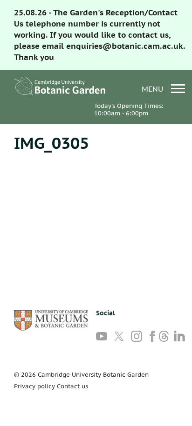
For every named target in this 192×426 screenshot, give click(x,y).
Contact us (72, 386)
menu (153, 88)
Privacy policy (34, 386)
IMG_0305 (51, 143)
